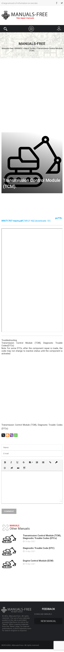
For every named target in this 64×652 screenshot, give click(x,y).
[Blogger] (7, 435)
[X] (3, 435)
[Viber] (11, 435)
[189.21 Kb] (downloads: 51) (32, 219)
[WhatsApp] (16, 435)
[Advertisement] (32, 94)
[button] (5, 462)
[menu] (32, 28)
